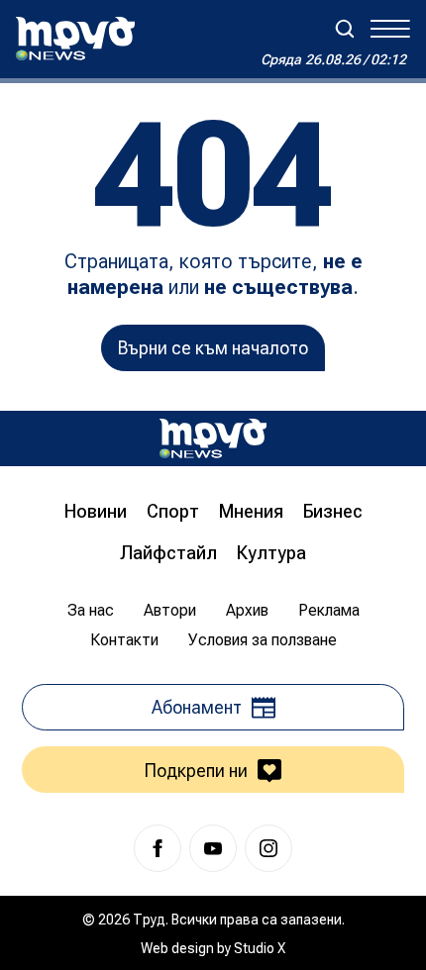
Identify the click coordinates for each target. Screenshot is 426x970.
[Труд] (213, 438)
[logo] (75, 38)
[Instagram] (268, 848)
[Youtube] (213, 848)
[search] (345, 29)
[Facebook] (157, 848)
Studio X (259, 948)
